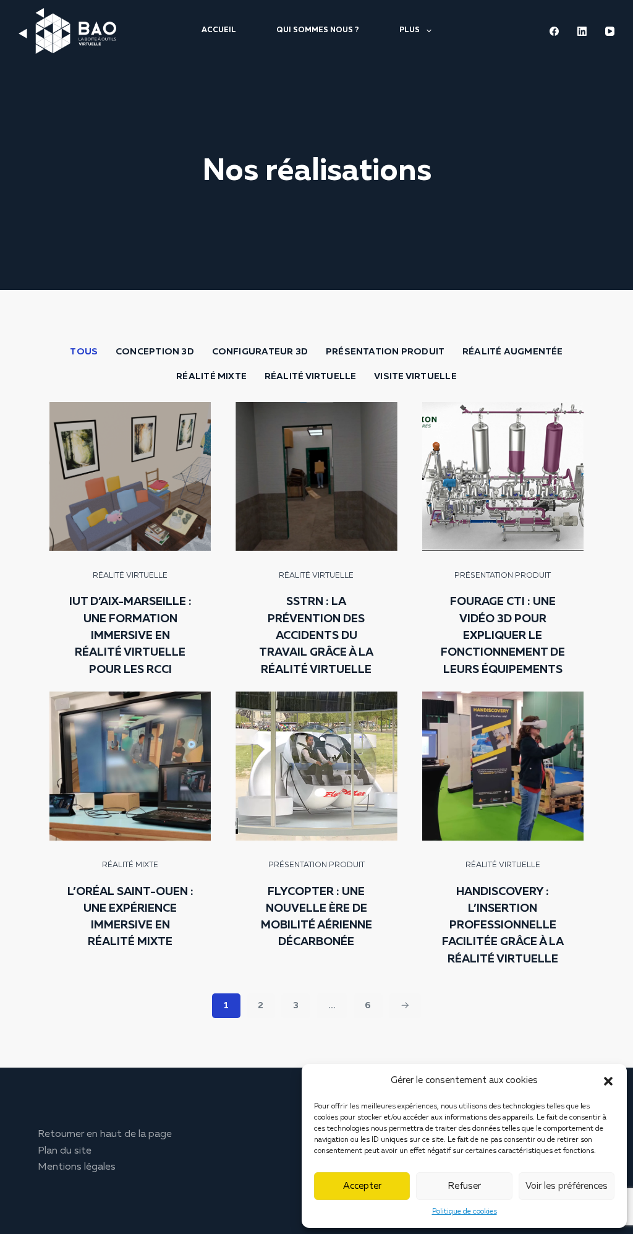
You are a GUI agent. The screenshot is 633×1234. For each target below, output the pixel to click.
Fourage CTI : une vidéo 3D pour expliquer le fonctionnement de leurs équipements (503, 635)
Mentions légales (77, 1167)
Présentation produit (385, 352)
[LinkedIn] (582, 31)
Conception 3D (155, 352)
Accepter (362, 1186)
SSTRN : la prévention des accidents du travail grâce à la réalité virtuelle (316, 635)
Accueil (219, 30)
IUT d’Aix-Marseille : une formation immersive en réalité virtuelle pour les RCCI (130, 635)
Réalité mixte (211, 376)
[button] (608, 1081)
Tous (84, 352)
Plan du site (64, 1151)
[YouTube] (609, 31)
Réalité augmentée (512, 352)
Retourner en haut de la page (105, 1134)
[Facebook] (554, 31)
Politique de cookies (464, 1211)
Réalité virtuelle (311, 376)
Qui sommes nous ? (317, 30)
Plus (409, 30)
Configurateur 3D (260, 352)
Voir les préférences (566, 1186)
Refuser (464, 1186)
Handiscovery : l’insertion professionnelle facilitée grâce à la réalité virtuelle (503, 925)
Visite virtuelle (415, 376)
